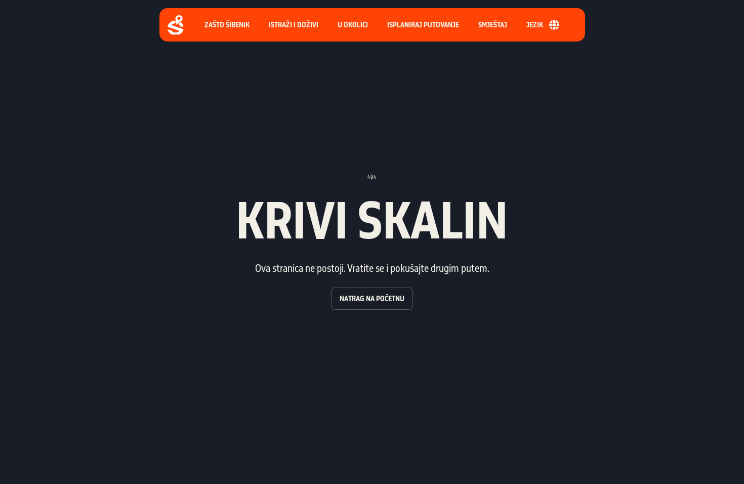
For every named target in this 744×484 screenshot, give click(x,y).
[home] (176, 25)
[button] (423, 24)
